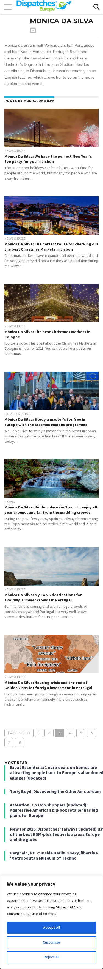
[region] (51, 922)
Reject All (51, 957)
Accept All (51, 927)
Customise (51, 942)
